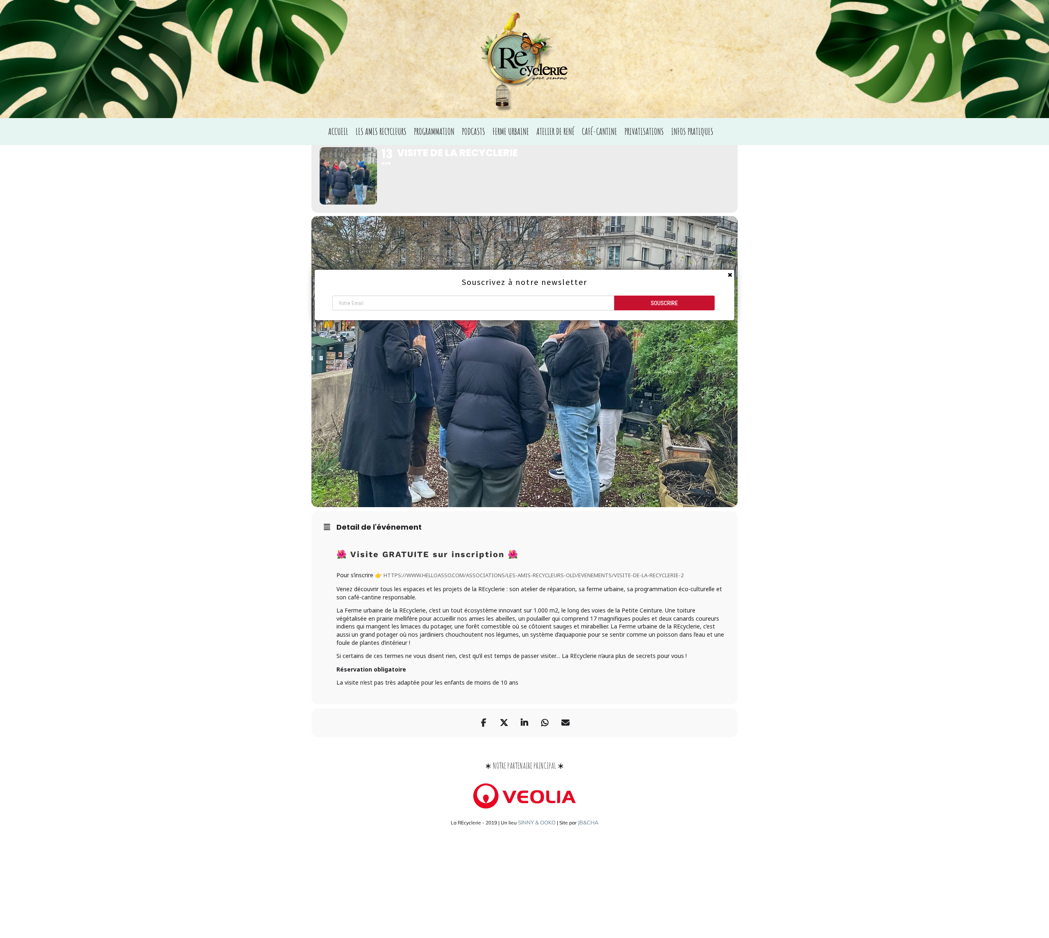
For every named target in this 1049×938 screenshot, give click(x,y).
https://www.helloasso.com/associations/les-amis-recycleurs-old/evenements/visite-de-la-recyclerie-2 (533, 575)
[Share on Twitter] (504, 723)
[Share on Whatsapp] (545, 723)
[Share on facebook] (483, 723)
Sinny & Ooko (537, 822)
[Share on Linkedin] (524, 723)
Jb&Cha (588, 822)
